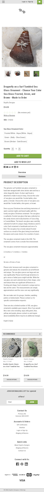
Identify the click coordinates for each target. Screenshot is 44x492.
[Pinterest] (17, 167)
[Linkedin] (15, 167)
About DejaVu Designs (22, 445)
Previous (4, 47)
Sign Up (30, 2)
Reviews (22, 176)
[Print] (10, 167)
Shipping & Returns (22, 433)
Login (23, 2)
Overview (22, 172)
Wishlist (22, 427)
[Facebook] (5, 167)
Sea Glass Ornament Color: (14, 129)
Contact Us (22, 451)
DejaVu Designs (8, 359)
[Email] (7, 167)
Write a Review (9, 115)
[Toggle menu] (3, 3)
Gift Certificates (22, 425)
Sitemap (22, 490)
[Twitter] (12, 167)
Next (40, 47)
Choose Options (12, 379)
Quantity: (7, 149)
